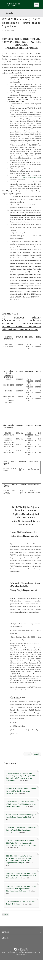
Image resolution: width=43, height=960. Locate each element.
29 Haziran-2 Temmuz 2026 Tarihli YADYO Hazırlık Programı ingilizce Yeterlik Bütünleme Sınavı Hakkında (21, 888)
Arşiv (6, 915)
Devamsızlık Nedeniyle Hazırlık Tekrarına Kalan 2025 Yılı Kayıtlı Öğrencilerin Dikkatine (21, 791)
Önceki (27, 754)
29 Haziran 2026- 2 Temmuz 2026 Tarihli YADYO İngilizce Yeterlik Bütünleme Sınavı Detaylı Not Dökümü (21, 804)
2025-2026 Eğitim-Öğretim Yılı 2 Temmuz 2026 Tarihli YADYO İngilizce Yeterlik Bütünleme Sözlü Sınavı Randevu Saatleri (21, 843)
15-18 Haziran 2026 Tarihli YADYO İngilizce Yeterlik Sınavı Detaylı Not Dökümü (21, 816)
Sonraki (36, 754)
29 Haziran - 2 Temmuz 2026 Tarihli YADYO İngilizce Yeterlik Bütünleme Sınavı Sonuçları (21, 830)
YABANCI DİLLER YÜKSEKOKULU (13, 4)
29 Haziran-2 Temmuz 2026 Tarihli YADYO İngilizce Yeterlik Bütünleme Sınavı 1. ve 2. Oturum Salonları (21, 875)
